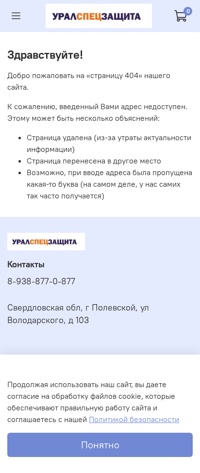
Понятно (100, 445)
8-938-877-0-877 (41, 281)
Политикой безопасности (134, 419)
